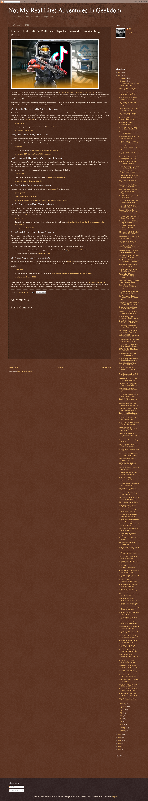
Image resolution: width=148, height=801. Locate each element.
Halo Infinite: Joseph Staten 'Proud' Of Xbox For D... (128, 641)
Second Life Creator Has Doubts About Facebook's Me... (129, 167)
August (122, 710)
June (121, 716)
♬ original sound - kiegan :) (24, 130)
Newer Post (13, 367)
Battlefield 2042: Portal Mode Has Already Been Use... (128, 379)
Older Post (106, 367)
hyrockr (51, 143)
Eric (130, 29)
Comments (14, 790)
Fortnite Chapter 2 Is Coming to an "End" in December (129, 566)
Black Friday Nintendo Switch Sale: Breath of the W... (128, 395)
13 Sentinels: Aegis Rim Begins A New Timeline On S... (129, 237)
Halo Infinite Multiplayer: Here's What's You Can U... (129, 576)
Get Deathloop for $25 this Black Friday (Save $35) (127, 661)
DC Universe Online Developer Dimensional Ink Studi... (128, 292)
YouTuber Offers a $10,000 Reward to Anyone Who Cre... (129, 404)
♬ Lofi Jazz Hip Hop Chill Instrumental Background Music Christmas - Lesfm (41, 200)
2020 (119, 734)
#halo (34, 150)
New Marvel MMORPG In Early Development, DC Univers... (129, 260)
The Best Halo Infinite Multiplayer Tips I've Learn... (129, 317)
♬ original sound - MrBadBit (24, 228)
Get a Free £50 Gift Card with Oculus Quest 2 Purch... (128, 689)
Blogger (114, 797)
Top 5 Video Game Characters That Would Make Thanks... (128, 454)
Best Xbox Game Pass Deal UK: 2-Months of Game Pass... (128, 191)
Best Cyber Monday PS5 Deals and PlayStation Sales (129, 281)
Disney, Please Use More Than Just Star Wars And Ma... (129, 340)
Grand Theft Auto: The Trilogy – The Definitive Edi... (129, 109)
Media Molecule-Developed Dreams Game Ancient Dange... (127, 103)
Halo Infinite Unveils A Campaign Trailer (126, 123)
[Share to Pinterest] (45, 292)
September (123, 707)
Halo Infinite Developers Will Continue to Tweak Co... (128, 242)
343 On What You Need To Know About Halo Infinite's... (128, 489)
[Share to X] (41, 292)
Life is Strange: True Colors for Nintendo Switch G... (128, 529)
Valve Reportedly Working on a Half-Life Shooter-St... (128, 246)
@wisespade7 (20, 193)
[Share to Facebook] (43, 292)
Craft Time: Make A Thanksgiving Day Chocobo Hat (128, 478)
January (122, 731)
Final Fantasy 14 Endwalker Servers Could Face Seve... (128, 114)
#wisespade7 (19, 196)
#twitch (55, 150)
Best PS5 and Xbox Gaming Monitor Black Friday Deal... (128, 414)
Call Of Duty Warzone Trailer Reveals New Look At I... (128, 118)
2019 (119, 737)
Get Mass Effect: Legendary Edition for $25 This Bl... (128, 685)
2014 (119, 746)
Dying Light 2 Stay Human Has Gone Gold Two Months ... (129, 171)
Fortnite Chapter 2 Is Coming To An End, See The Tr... (129, 571)
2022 (119, 72)
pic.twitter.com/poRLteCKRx (77, 250)
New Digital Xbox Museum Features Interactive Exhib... (129, 666)
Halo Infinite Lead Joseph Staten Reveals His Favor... (128, 646)
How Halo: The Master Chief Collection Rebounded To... (128, 473)
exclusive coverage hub (97, 282)
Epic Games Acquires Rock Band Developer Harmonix (128, 622)
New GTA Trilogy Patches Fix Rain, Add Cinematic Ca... (128, 176)
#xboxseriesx (19, 224)
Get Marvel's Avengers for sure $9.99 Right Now (129, 132)
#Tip (61, 127)
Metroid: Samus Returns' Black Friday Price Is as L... (129, 445)
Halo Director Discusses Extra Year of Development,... (128, 632)
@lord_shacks (20, 123)
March (122, 725)
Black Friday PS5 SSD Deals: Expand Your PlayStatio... (128, 345)
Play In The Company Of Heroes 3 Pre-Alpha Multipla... (127, 227)
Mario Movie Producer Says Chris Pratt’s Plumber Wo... (128, 650)
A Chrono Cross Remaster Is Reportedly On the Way (128, 618)
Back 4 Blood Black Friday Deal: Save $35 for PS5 (127, 364)
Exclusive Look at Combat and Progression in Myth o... (128, 510)
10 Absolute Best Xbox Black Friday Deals (128, 349)
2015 (119, 743)
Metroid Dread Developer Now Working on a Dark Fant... (128, 157)
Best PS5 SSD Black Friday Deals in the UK (128, 493)
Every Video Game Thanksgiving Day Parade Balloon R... (128, 428)
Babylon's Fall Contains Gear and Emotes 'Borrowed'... (128, 400)
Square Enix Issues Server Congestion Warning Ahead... (129, 142)
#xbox (44, 150)
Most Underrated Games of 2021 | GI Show (127, 459)
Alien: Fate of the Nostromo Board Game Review (128, 98)
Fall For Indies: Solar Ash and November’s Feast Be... (128, 331)
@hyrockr (18, 146)
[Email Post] (32, 292)
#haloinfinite (57, 177)
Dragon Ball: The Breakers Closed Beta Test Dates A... (128, 552)
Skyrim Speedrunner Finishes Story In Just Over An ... (128, 221)
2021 (119, 75)
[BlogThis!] (39, 292)
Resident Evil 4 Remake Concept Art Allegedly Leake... (126, 275)
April (121, 722)
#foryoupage (84, 273)
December (123, 78)
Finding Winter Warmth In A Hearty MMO (127, 543)
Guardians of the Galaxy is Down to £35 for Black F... (128, 699)
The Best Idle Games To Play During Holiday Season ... (128, 359)
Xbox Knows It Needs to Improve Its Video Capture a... (128, 389)
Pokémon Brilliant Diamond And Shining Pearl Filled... (129, 217)
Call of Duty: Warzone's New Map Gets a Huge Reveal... (128, 128)
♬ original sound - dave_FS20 (25, 277)
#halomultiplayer (57, 273)
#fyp (69, 222)
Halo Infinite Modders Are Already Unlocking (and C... (128, 671)
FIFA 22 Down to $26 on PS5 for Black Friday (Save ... (129, 418)
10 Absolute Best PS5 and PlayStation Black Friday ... (128, 464)
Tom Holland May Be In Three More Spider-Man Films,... (128, 251)
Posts (12, 787)
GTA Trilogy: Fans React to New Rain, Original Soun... (129, 84)
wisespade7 (54, 189)
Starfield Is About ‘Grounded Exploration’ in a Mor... (128, 162)
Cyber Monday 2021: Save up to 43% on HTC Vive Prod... (129, 303)
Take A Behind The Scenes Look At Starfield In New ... (128, 89)
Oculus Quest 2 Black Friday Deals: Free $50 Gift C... (128, 557)
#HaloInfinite (55, 127)
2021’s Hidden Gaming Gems (128, 502)
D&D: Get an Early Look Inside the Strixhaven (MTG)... (129, 498)
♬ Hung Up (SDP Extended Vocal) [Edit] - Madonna (32, 154)
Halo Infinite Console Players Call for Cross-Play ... (128, 265)
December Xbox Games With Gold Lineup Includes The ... (129, 604)
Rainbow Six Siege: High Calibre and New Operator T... (129, 137)
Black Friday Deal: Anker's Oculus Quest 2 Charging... (128, 326)
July (121, 713)
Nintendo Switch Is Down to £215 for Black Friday (128, 354)
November (123, 81)
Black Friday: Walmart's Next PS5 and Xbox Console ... (128, 322)
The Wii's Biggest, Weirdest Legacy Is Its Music (128, 534)
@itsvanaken (19, 174)
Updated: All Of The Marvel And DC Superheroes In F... (129, 335)
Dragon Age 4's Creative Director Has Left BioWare (128, 599)
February (123, 728)
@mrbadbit (19, 218)
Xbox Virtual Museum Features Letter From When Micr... (129, 548)
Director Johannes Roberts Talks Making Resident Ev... (128, 506)
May (121, 719)
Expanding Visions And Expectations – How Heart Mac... (128, 435)
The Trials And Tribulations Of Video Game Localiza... (128, 562)
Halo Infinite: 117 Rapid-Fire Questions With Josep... (128, 515)
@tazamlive (19, 270)
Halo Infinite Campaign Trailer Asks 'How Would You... (128, 93)
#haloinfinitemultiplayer (92, 222)
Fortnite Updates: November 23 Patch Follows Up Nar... (129, 627)
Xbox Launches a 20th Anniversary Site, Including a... (128, 656)
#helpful (77, 273)
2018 (119, 740)
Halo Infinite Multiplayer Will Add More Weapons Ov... (129, 484)
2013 (119, 749)
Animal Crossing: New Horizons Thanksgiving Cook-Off (129, 423)
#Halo (48, 127)
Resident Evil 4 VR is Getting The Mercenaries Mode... (128, 636)
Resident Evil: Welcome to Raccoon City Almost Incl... (128, 590)
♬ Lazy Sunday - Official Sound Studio (28, 181)
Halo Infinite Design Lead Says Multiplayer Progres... (129, 256)
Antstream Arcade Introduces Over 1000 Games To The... (128, 206)
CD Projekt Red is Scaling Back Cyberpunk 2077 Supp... (129, 232)
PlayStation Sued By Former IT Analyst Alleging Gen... (129, 608)
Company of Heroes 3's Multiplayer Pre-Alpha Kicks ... (128, 211)
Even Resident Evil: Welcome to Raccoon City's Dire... (128, 585)
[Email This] (37, 292)
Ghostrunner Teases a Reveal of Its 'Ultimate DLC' (129, 594)
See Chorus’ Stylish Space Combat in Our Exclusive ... (128, 580)
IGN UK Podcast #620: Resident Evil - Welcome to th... (128, 369)
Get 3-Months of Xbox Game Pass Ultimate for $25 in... (128, 384)
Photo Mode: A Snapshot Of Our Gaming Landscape (129, 520)
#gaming (49, 150)
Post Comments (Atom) (24, 371)
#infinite (38, 150)
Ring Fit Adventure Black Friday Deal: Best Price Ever (129, 375)
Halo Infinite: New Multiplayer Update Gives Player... (128, 185)
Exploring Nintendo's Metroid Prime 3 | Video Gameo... (128, 308)
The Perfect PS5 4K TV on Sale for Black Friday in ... (129, 524)
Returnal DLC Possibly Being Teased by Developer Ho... (128, 312)
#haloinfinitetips (68, 273)
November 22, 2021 (44, 253)
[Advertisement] (60, 362)
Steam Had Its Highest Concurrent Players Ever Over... (127, 286)
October (122, 704)
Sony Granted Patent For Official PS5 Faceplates (127, 675)
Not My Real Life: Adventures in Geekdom (64, 10)
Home (60, 367)
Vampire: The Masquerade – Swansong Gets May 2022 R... (128, 147)
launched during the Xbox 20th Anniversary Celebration (77, 92)
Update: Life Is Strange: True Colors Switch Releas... (128, 270)
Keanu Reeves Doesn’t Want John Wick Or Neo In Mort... (128, 694)
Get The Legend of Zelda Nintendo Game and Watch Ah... (128, 297)
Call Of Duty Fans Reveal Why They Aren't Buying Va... (128, 201)
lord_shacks (30, 119)
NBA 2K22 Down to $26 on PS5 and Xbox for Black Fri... (129, 409)
